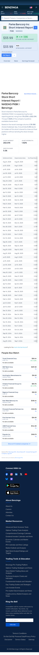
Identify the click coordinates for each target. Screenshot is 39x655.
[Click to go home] (11, 7)
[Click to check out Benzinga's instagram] (12, 474)
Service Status (20, 639)
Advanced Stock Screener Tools (17, 527)
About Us (9, 506)
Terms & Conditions (19, 633)
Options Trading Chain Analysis (17, 530)
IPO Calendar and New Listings (17, 545)
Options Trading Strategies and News (19, 568)
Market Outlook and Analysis (16, 548)
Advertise (9, 512)
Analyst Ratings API (31, 452)
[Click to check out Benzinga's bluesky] (7, 479)
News (16, 61)
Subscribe (13, 624)
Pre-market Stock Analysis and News (19, 591)
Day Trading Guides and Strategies (18, 584)
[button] (31, 7)
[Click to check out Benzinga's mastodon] (12, 479)
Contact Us (10, 515)
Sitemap (31, 639)
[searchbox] (21, 18)
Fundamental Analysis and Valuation (19, 581)
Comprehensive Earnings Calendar (18, 533)
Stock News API (21, 452)
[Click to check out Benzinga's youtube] (26, 474)
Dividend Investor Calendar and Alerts (19, 536)
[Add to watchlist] (35, 27)
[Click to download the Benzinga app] (13, 485)
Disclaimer (8, 639)
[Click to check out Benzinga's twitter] (21, 474)
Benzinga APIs (12, 452)
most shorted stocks (20, 347)
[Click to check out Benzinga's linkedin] (16, 474)
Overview (7, 61)
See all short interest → (30, 94)
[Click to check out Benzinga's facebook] (7, 474)
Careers (8, 509)
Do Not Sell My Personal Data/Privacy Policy (19, 636)
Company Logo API (7, 453)
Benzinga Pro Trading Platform (17, 565)
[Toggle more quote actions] (14, 55)
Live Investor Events (13, 588)
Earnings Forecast (28, 61)
